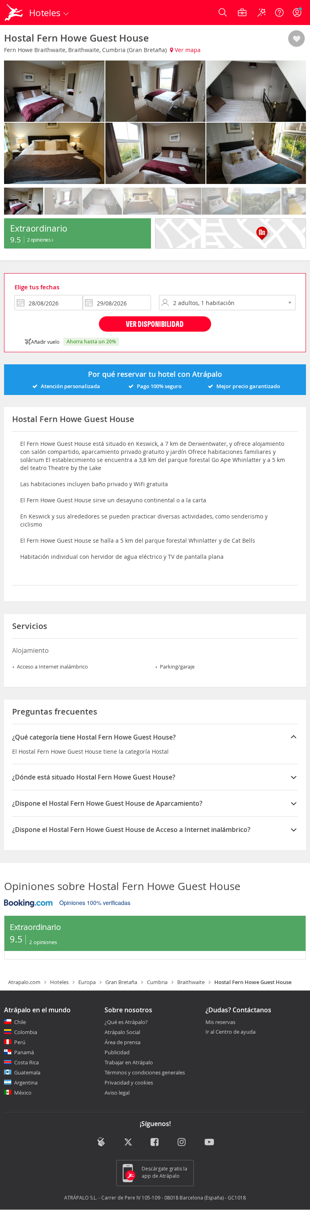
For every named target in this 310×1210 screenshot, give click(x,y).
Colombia (25, 1032)
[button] (296, 39)
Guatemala (27, 1072)
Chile (20, 1022)
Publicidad (117, 1052)
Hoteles (59, 982)
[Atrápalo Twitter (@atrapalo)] (128, 1143)
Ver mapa (187, 50)
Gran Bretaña (121, 982)
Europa (87, 982)
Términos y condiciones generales (145, 1072)
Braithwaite (191, 982)
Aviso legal (117, 1092)
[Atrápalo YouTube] (209, 1143)
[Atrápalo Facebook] (155, 1143)
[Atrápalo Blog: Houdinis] (101, 1142)
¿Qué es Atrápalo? (126, 1022)
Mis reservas (220, 1022)
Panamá (24, 1052)
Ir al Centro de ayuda (230, 1032)
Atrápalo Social (122, 1032)
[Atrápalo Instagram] (182, 1143)
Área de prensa (122, 1042)
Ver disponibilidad (155, 324)
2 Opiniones (39, 239)
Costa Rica (26, 1062)
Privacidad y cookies (129, 1082)
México (22, 1092)
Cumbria (157, 982)
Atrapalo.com (24, 982)
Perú (19, 1042)
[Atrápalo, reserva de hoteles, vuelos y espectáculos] (14, 12)
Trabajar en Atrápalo (129, 1062)
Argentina (26, 1082)
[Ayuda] (279, 12)
